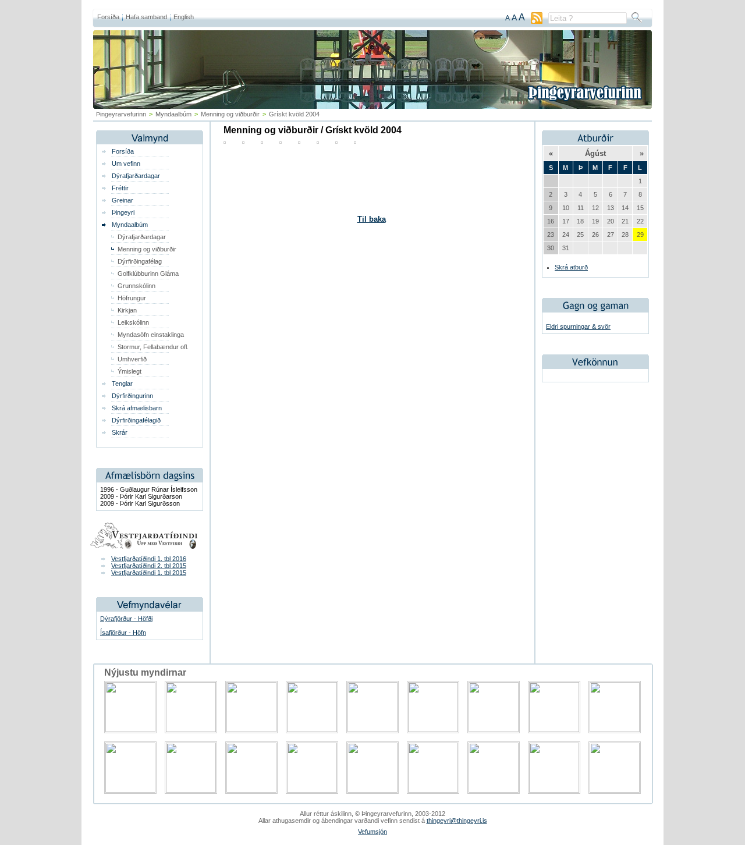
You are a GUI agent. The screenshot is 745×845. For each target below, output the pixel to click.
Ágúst (595, 153)
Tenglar (122, 383)
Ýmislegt (129, 371)
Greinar (122, 200)
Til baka (371, 219)
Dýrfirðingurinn (132, 395)
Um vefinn (126, 163)
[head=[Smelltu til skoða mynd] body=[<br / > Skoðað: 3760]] (262, 141)
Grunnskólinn (136, 285)
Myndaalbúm (130, 224)
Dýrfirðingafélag (140, 261)
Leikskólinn (133, 322)
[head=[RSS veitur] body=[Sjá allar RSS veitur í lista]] (536, 21)
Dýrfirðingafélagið (136, 420)
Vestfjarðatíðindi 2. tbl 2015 (148, 565)
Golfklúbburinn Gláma (148, 273)
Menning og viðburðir (230, 114)
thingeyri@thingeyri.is (457, 820)
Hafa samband (146, 16)
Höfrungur (132, 297)
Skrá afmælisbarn (137, 407)
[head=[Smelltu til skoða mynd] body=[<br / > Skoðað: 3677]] (336, 141)
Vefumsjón (372, 831)
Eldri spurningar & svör (578, 326)
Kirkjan (127, 310)
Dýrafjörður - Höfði (126, 618)
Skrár (119, 432)
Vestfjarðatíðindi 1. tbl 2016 (148, 558)
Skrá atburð (571, 267)
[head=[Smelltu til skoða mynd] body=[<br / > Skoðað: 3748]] (355, 141)
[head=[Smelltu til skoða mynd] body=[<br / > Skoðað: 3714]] (299, 141)
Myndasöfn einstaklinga (151, 334)
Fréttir (120, 187)
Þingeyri (123, 212)
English (183, 16)
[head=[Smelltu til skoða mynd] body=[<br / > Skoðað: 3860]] (225, 141)
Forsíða (108, 16)
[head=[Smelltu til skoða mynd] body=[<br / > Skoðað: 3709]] (280, 141)
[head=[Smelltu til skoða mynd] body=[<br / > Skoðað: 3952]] (318, 141)
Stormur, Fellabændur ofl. (153, 346)
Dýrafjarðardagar (136, 175)
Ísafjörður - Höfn (123, 632)
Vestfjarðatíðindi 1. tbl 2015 (148, 572)
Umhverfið (132, 359)
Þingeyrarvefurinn (121, 114)
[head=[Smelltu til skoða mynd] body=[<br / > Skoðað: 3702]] (243, 141)
